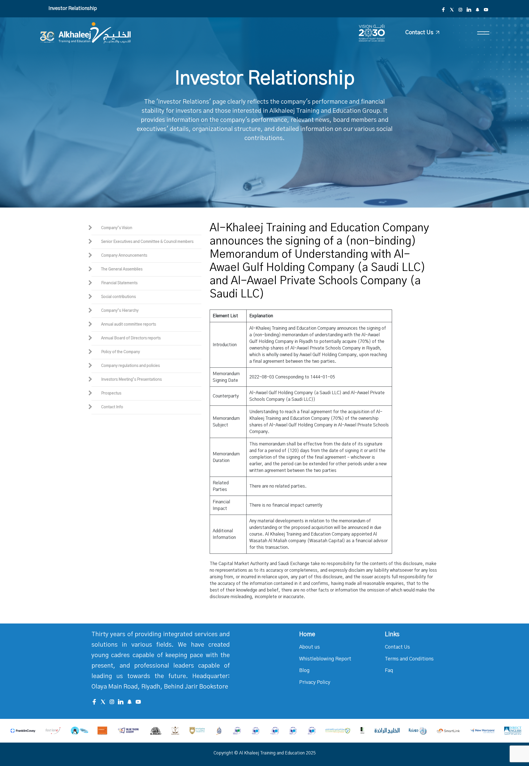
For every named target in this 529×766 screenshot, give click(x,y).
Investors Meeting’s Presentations (131, 379)
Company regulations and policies (130, 366)
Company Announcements (124, 255)
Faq (389, 670)
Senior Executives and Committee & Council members (147, 242)
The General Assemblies (121, 269)
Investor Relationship (72, 8)
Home (307, 634)
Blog (304, 670)
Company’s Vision (116, 228)
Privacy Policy (314, 682)
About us (309, 647)
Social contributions (118, 297)
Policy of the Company (120, 352)
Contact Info (112, 407)
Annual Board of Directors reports (131, 338)
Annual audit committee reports (128, 324)
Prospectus (111, 393)
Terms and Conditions (409, 659)
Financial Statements (119, 283)
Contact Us (397, 647)
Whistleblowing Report (325, 659)
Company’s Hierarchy (120, 311)
